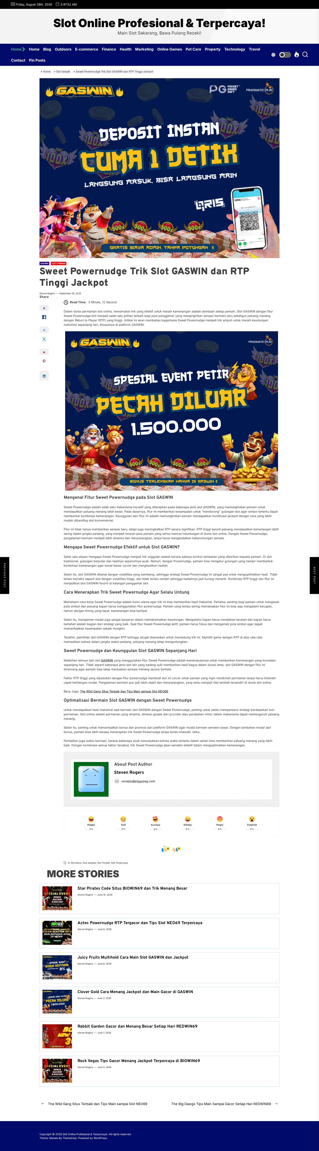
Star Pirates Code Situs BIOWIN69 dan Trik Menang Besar (132, 888)
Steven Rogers (47, 293)
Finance (109, 49)
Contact (18, 60)
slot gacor (76, 862)
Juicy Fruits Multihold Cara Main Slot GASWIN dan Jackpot (133, 957)
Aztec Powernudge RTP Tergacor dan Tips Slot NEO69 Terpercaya (140, 923)
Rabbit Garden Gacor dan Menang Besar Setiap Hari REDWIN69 (138, 1026)
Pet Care (193, 49)
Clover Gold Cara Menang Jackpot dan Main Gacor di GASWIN (135, 992)
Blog (47, 49)
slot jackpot (89, 862)
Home (16, 49)
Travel (254, 49)
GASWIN (107, 660)
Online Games (169, 49)
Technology (234, 49)
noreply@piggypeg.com (138, 781)
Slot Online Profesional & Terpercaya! (159, 23)
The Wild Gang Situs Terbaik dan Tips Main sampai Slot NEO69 (124, 691)
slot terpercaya (119, 862)
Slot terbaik (103, 862)
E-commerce (86, 49)
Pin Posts (37, 60)
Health (125, 49)
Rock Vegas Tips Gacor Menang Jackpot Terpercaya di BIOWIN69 (139, 1061)
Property (213, 49)
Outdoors (63, 49)
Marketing (144, 49)
